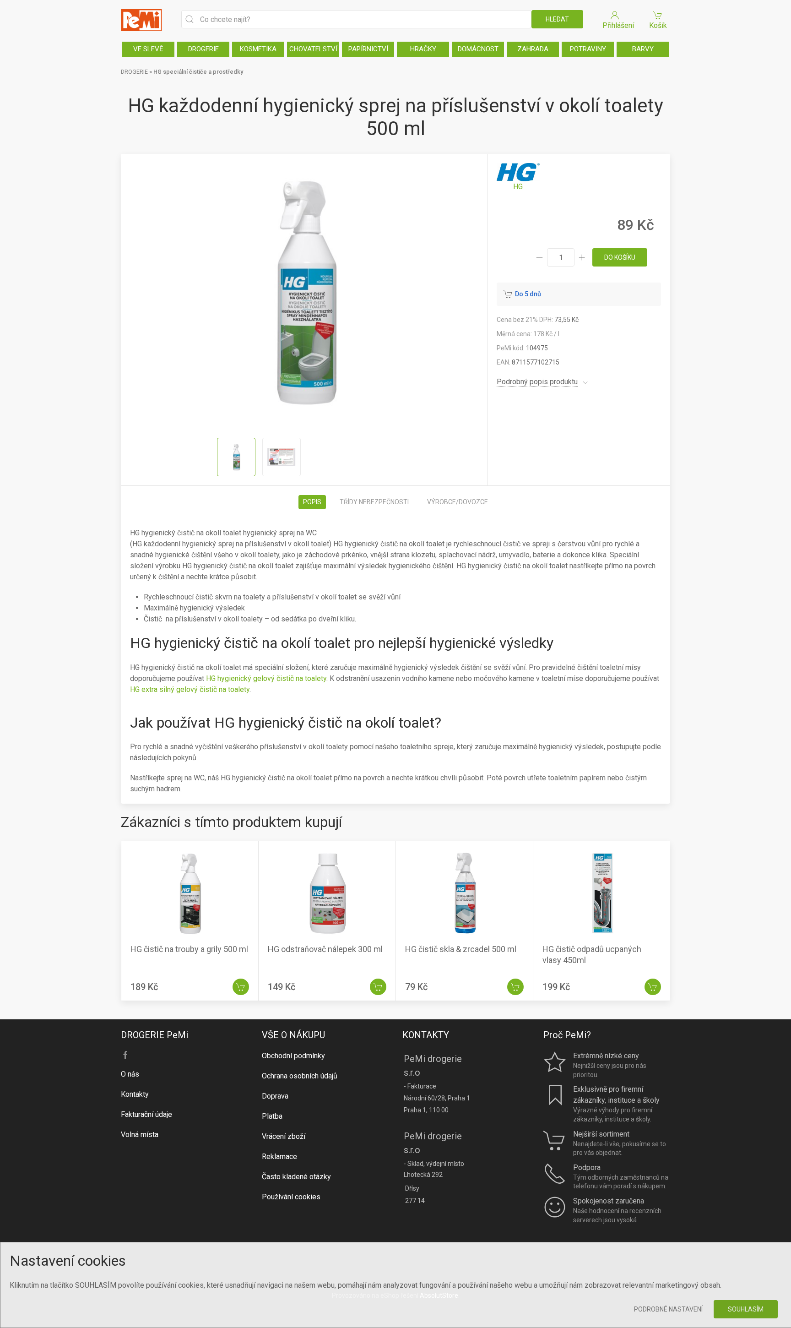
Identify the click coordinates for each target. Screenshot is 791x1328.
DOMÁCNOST (478, 49)
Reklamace (279, 1156)
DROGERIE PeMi (154, 1034)
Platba (272, 1116)
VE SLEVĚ (148, 49)
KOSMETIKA (258, 49)
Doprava (275, 1096)
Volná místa (139, 1134)
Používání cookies (291, 1196)
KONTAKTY (425, 1034)
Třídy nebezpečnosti (374, 502)
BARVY (643, 49)
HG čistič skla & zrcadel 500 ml (460, 949)
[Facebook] (125, 1055)
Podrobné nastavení (668, 1309)
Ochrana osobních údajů (299, 1076)
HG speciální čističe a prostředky (198, 71)
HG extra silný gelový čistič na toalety (189, 689)
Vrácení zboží (283, 1136)
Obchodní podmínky (293, 1055)
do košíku (619, 257)
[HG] (518, 177)
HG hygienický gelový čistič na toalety (266, 678)
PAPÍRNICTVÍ (368, 49)
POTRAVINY (588, 49)
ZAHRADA (532, 49)
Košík (658, 25)
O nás (130, 1074)
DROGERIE (203, 49)
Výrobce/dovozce (457, 502)
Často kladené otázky (296, 1176)
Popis (312, 502)
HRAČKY (423, 49)
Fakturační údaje (146, 1114)
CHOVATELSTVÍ (313, 49)
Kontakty (135, 1094)
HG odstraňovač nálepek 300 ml (325, 949)
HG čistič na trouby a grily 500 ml (189, 949)
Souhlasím (746, 1309)
